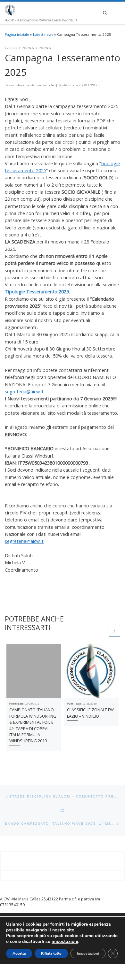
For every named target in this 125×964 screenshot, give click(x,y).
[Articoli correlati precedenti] (102, 630)
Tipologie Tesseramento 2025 (37, 292)
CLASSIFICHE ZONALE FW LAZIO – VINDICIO (90, 713)
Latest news (43, 34)
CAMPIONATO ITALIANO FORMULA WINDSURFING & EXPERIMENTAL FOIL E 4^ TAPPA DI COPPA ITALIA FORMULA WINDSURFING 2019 (32, 725)
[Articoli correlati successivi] (114, 630)
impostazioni (65, 942)
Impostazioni (88, 953)
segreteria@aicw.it (24, 392)
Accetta (19, 953)
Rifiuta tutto (51, 953)
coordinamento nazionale (31, 85)
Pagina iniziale (17, 34)
